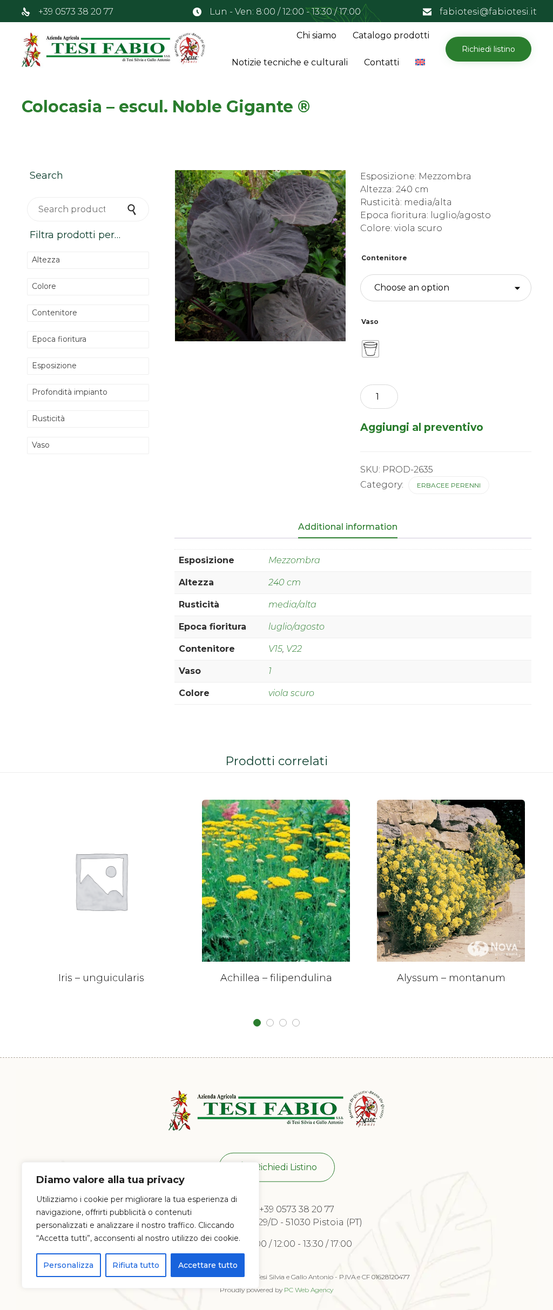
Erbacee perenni (449, 485)
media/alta (292, 604)
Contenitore (384, 258)
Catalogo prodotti (391, 35)
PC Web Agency (308, 1290)
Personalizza (68, 1265)
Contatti (381, 62)
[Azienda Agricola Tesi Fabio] (113, 49)
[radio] (370, 349)
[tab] (353, 527)
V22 (294, 649)
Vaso (370, 322)
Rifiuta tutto (135, 1265)
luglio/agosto (296, 627)
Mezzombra (294, 560)
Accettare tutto (208, 1265)
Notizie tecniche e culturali (290, 62)
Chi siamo (316, 35)
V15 (275, 649)
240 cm (284, 582)
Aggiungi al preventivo (421, 427)
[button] (488, 49)
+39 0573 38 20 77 (75, 11)
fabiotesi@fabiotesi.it (488, 11)
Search (133, 209)
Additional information (347, 527)
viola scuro (291, 693)
